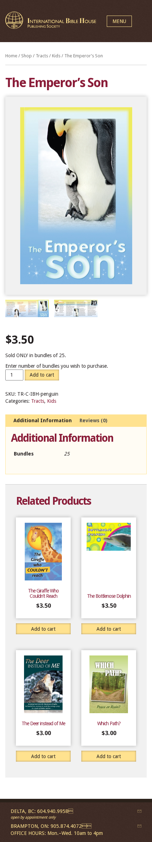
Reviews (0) (93, 420)
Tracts (42, 55)
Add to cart (42, 375)
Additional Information (42, 420)
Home (11, 55)
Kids (56, 55)
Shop (26, 55)
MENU (119, 21)
